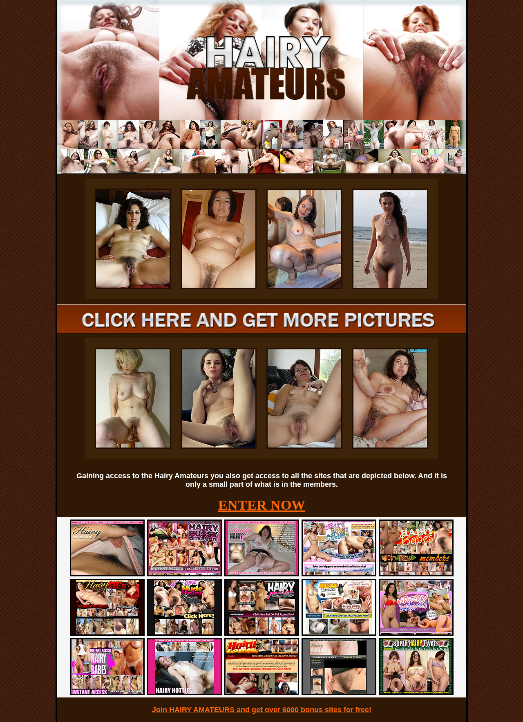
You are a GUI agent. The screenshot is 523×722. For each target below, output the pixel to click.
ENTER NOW (261, 505)
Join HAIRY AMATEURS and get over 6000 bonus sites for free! (261, 710)
